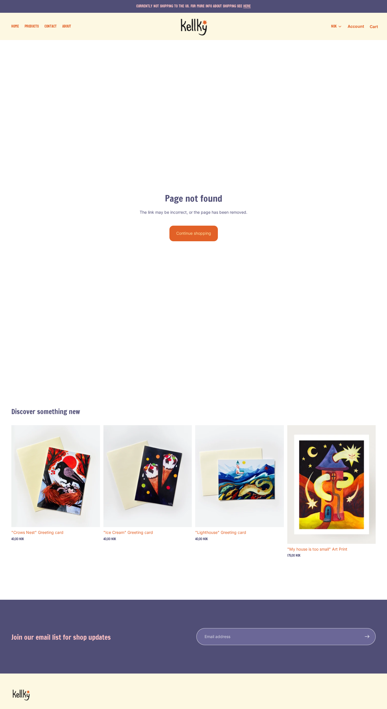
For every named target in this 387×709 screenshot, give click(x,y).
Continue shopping (193, 233)
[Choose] (367, 535)
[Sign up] (367, 637)
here (247, 6)
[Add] (91, 518)
